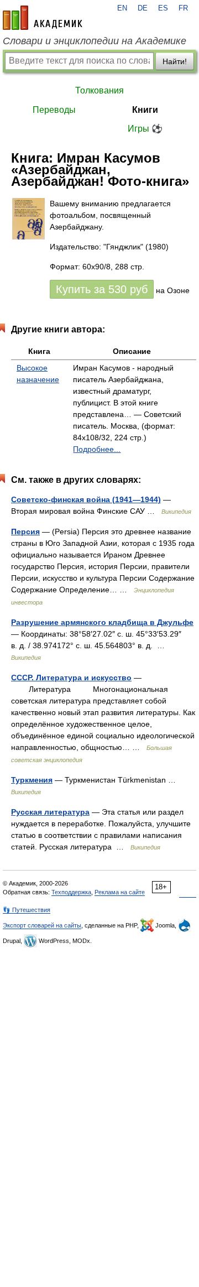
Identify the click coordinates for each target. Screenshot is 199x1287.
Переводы (54, 109)
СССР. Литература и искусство (71, 677)
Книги (145, 109)
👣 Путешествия (26, 909)
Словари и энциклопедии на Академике (94, 40)
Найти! (175, 61)
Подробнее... (97, 449)
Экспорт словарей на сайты (42, 925)
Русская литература (50, 811)
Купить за (102, 289)
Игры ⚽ (145, 128)
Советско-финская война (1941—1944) (86, 499)
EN (122, 8)
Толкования (99, 90)
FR (183, 8)
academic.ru (42, 18)
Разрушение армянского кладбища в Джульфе (102, 622)
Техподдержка (71, 892)
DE (143, 8)
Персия (25, 531)
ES (163, 8)
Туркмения (32, 779)
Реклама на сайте (120, 892)
